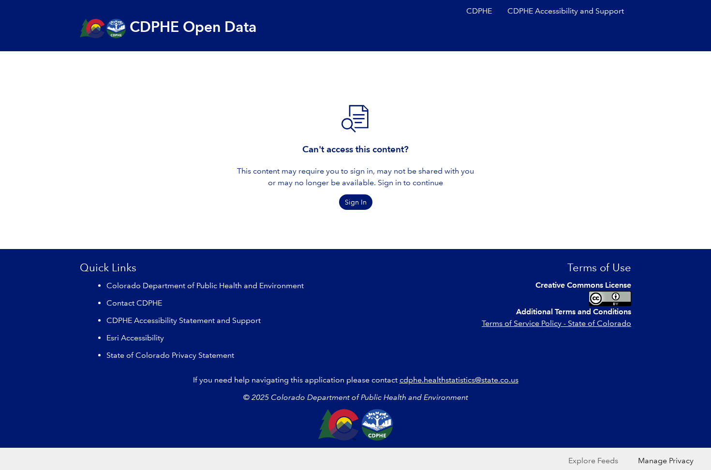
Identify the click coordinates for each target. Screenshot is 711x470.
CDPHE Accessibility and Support (565, 10)
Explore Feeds (593, 460)
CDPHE (479, 10)
